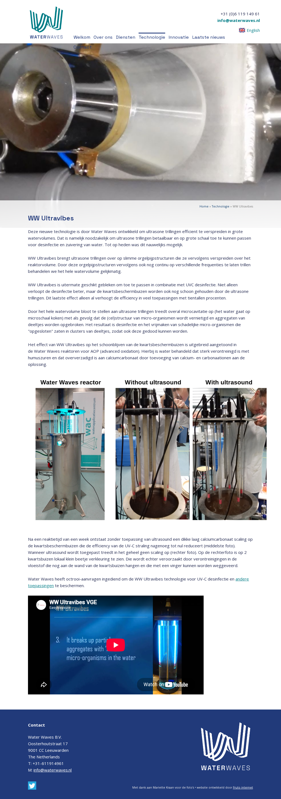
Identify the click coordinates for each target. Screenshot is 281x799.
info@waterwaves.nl (238, 20)
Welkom (82, 37)
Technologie (152, 37)
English (253, 30)
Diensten (125, 37)
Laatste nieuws (208, 37)
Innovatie (178, 37)
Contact (83, 47)
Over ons (103, 37)
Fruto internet (243, 787)
